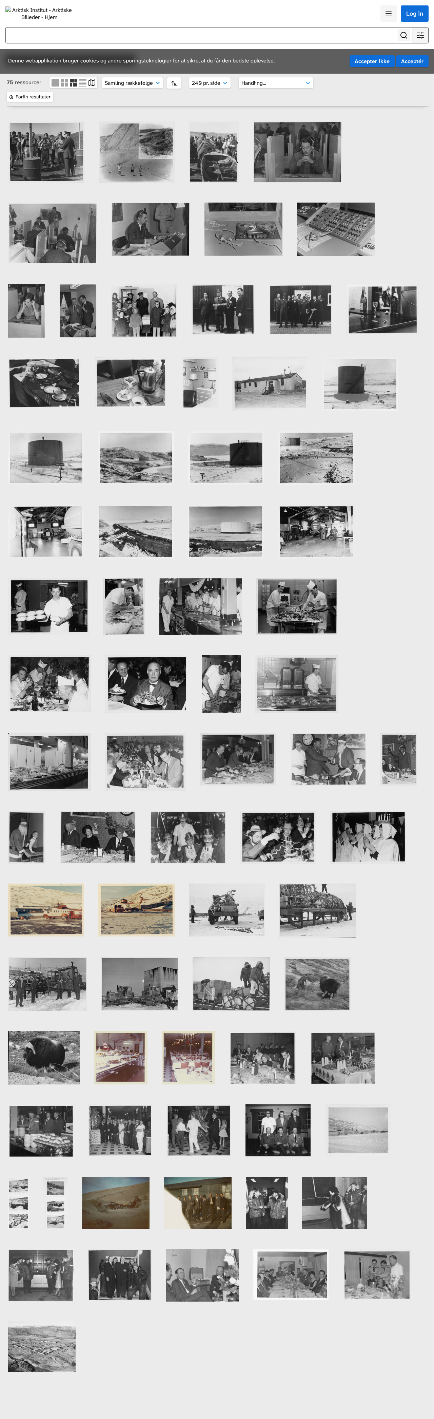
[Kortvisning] (92, 82)
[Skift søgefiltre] (420, 35)
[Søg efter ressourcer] (404, 35)
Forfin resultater (33, 97)
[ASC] (174, 83)
